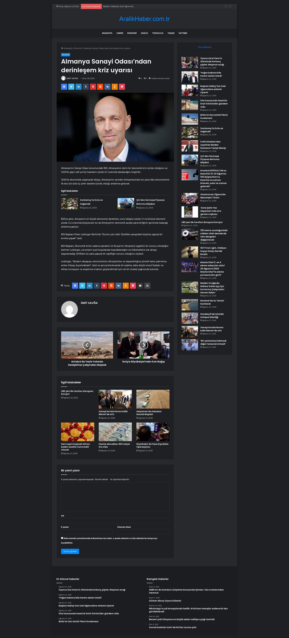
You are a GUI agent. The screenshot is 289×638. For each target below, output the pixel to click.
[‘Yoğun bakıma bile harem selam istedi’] (190, 76)
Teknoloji (157, 33)
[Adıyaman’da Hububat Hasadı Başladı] (152, 399)
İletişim (183, 33)
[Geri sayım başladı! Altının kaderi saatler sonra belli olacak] (77, 432)
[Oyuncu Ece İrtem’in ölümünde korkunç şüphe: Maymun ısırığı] (190, 62)
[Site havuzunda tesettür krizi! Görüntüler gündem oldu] (190, 104)
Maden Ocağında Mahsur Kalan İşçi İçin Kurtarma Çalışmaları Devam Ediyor (212, 288)
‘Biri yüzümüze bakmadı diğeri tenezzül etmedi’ (213, 342)
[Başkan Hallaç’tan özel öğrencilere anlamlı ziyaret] (190, 90)
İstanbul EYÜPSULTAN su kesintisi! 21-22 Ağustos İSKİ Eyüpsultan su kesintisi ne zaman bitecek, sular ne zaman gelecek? (213, 178)
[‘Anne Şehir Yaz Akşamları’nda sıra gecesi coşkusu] (190, 212)
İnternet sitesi (124, 527)
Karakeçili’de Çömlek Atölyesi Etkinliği (212, 316)
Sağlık (144, 33)
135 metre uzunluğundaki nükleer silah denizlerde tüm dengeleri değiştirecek (214, 235)
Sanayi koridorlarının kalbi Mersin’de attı (113, 413)
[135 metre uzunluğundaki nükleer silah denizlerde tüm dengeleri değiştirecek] (190, 234)
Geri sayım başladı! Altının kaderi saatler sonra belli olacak (75, 447)
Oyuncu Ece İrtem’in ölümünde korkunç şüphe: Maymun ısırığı (212, 61)
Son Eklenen (204, 47)
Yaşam (171, 33)
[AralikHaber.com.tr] (144, 19)
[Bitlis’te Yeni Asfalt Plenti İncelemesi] (190, 119)
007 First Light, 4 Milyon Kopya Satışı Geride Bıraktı (213, 251)
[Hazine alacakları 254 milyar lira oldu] (115, 432)
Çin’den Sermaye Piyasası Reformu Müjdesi (209, 159)
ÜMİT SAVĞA (72, 78)
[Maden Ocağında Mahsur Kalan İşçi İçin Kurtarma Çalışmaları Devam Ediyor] (190, 287)
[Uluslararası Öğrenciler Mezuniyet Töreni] (190, 198)
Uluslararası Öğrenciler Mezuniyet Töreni (213, 196)
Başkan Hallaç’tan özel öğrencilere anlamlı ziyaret (126, 6)
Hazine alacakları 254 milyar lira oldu (114, 445)
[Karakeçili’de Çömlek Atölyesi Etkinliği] (190, 318)
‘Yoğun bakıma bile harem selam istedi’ (211, 74)
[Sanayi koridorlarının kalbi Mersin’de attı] (115, 399)
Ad (63, 515)
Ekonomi (132, 33)
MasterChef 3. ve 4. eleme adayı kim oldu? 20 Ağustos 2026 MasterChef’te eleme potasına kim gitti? (212, 268)
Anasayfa (107, 33)
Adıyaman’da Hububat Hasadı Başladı (149, 413)
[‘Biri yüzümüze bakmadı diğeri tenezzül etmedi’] (190, 345)
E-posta (65, 527)
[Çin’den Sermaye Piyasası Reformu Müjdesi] (126, 203)
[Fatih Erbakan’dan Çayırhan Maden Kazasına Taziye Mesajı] (190, 145)
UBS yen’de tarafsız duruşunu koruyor (77, 392)
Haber (120, 33)
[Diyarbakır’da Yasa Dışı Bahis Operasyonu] (152, 432)
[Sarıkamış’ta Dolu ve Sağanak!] (69, 203)
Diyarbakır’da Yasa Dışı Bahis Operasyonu (152, 445)
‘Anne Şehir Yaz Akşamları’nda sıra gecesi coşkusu (210, 211)
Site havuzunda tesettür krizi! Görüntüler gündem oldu (214, 103)
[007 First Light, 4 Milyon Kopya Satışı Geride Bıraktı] (190, 252)
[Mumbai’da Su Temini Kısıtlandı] (190, 304)
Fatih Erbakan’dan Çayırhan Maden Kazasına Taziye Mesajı (213, 145)
